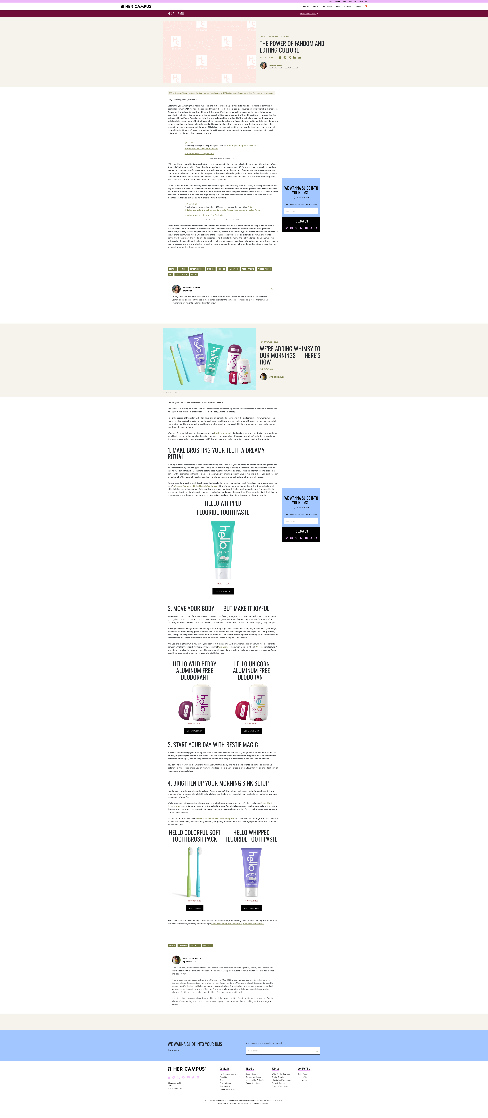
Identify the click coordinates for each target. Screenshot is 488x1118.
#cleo (257, 209)
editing (172, 269)
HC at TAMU (176, 13)
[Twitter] (289, 57)
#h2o (249, 206)
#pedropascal (233, 145)
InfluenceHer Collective (255, 1080)
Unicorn (259, 646)
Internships (302, 1080)
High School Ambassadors (282, 1080)
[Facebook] (280, 57)
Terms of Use (225, 1086)
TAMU (262, 36)
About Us (223, 1077)
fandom (210, 269)
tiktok (194, 274)
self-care (195, 945)
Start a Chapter (278, 1077)
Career (347, 6)
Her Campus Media (228, 1074)
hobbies (221, 269)
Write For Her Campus (281, 1074)
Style (315, 6)
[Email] (299, 57)
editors (182, 269)
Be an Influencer (278, 1083)
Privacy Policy (225, 1083)
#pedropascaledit (249, 145)
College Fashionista (253, 1077)
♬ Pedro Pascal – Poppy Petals (199, 153)
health (172, 945)
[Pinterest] (285, 57)
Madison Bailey (276, 377)
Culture (305, 6)
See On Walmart (223, 591)
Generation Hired (253, 1083)
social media (181, 274)
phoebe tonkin (264, 269)
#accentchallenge (235, 209)
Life (338, 6)
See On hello (195, 908)
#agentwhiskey (192, 148)
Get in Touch (303, 1074)
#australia (221, 209)
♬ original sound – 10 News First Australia (204, 214)
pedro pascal (248, 269)
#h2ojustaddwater (193, 209)
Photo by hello (223, 584)
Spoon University (252, 1074)
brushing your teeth (223, 433)
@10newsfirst (191, 203)
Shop (222, 1080)
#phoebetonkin (209, 209)
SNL (170, 274)
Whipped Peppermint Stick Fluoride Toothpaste (195, 485)
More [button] (358, 6)
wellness (207, 945)
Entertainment (283, 36)
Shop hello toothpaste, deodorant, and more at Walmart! (237, 923)
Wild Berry (223, 646)
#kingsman (204, 148)
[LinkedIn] (294, 57)
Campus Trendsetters (280, 1086)
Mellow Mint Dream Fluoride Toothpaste (215, 818)
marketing (233, 269)
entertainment (196, 269)
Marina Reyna (275, 65)
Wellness (327, 6)
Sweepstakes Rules (227, 1089)
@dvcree (189, 142)
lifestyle (183, 945)
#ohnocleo (249, 209)
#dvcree (214, 148)
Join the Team (303, 1077)
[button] (366, 6)
